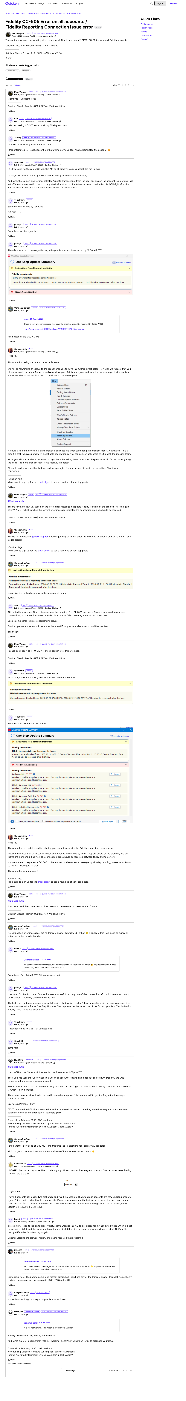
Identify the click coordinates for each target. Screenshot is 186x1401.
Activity (144, 31)
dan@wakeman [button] (21, 1292)
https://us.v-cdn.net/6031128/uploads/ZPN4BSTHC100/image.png (54, 329)
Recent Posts (147, 28)
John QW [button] (18, 162)
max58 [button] (17, 948)
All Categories (147, 24)
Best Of (144, 39)
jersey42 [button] (18, 224)
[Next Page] (129, 85)
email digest (44, 482)
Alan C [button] (17, 605)
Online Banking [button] (12, 71)
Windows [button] (25, 71)
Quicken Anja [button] (47, 36)
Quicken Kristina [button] (51, 95)
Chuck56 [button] (18, 1041)
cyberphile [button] (19, 670)
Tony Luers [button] (19, 200)
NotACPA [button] (18, 1060)
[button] (8, 34)
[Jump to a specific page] (133, 85)
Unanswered (161, 35)
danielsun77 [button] (20, 1163)
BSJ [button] (16, 118)
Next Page (70, 1370)
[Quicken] (12, 3)
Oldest (17, 85)
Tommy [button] (17, 137)
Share (8, 58)
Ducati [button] (17, 1219)
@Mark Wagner (40, 536)
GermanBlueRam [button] (22, 308)
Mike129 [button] (18, 1250)
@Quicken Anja (16, 501)
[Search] (151, 3)
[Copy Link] (55, 36)
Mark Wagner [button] (18, 33)
